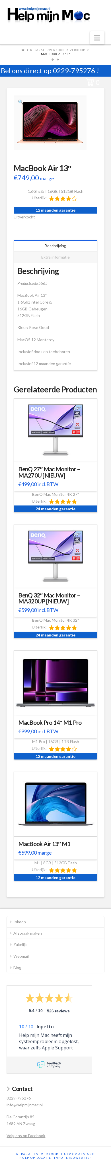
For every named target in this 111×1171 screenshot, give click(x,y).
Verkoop (77, 50)
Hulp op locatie (35, 1157)
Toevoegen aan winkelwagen (58, 453)
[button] (97, 37)
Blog (17, 967)
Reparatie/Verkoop (47, 50)
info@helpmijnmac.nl (25, 1104)
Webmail (21, 956)
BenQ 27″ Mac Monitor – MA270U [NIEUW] (49, 472)
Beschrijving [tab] (55, 245)
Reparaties (27, 1154)
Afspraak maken (27, 933)
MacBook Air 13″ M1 (44, 843)
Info (58, 1157)
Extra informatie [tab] (55, 257)
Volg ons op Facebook (26, 1135)
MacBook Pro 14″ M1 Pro (49, 722)
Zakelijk (20, 944)
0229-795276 (74, 70)
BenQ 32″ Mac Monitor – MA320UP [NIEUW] (49, 598)
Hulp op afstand (78, 1154)
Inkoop (19, 921)
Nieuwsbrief (79, 1157)
